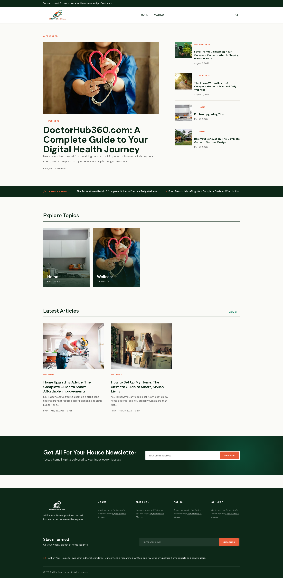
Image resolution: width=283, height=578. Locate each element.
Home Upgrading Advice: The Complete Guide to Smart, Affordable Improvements (67, 387)
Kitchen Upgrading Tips (209, 114)
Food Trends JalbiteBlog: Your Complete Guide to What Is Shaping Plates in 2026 (216, 55)
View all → (234, 311)
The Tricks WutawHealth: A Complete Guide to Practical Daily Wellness (215, 86)
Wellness (159, 14)
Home (144, 14)
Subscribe (229, 455)
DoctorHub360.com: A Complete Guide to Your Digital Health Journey (95, 139)
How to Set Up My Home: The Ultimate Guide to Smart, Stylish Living (137, 387)
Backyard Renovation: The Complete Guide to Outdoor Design (217, 140)
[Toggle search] (237, 15)
